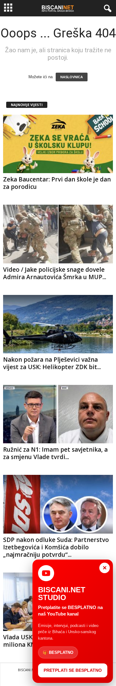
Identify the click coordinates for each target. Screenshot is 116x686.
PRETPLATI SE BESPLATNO (73, 670)
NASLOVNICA (71, 77)
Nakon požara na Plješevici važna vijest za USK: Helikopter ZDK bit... (52, 363)
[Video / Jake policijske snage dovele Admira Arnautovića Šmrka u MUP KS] (58, 234)
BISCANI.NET (28, 669)
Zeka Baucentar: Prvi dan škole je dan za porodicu (57, 183)
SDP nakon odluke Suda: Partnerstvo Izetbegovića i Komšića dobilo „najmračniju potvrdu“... (56, 547)
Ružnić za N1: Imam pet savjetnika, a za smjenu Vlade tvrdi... (55, 453)
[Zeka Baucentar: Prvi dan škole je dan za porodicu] (58, 144)
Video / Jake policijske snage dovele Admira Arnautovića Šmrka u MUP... (54, 273)
